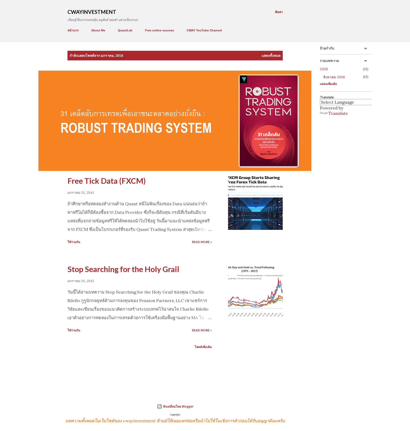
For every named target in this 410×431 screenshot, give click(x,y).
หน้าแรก (73, 30)
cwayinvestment (91, 12)
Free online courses (159, 30)
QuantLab (125, 30)
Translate (338, 113)
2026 (324, 69)
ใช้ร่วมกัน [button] (73, 242)
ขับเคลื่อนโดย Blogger (177, 406)
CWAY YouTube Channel (204, 30)
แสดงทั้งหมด (271, 55)
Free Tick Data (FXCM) (106, 180)
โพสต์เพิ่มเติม (203, 347)
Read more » (202, 242)
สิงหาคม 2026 (334, 77)
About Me (98, 30)
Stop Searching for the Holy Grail (123, 269)
